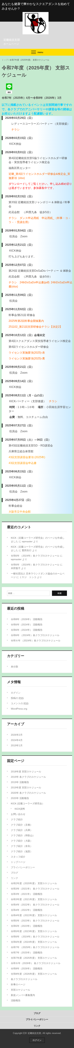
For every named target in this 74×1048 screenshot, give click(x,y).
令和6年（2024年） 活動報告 (27, 624)
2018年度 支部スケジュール (26, 771)
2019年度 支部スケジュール (26, 787)
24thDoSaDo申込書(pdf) (34, 282)
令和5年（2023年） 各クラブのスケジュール (35, 920)
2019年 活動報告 (20, 782)
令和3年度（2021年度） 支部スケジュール (34, 899)
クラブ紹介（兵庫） (22, 830)
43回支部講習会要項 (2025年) (27, 457)
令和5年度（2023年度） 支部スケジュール (34, 931)
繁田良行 (26, 550)
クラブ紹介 (17, 819)
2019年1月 (17, 745)
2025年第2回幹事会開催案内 (26, 320)
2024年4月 (17, 740)
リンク (14, 878)
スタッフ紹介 (18, 856)
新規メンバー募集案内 (23, 995)
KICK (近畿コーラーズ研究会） (27, 803)
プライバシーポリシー (23, 867)
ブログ (14, 872)
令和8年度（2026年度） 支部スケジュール (34, 973)
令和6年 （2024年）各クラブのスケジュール (35, 555)
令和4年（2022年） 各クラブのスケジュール (35, 904)
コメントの (19, 703)
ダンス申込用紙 (29, 218)
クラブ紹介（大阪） (22, 840)
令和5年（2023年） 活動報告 (27, 926)
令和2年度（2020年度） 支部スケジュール (34, 883)
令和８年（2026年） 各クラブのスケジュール (35, 963)
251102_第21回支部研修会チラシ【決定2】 (35, 326)
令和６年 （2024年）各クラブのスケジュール (35, 640)
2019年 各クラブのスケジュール (28, 776)
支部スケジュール (20, 989)
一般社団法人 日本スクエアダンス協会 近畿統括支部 (37, 15)
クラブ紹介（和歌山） (23, 835)
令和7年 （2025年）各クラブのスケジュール (35, 947)
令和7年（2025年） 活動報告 (27, 952)
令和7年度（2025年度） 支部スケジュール (34, 957)
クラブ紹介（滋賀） (22, 851)
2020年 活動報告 (20, 798)
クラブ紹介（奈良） (22, 846)
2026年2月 (17, 734)
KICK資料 (20, 808)
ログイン (15, 692)
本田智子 (15, 568)
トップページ (18, 862)
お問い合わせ (18, 814)
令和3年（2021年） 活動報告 (27, 894)
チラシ (15, 129)
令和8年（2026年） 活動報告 (27, 619)
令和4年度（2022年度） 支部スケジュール (34, 915)
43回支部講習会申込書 (22, 463)
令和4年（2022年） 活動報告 (27, 910)
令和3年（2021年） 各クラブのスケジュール (35, 888)
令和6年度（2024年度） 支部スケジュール (34, 942)
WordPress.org (19, 708)
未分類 (14, 666)
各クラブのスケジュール (24, 979)
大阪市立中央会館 (20, 511)
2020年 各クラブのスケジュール (28, 792)
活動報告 (15, 1000)
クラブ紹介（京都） (22, 824)
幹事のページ (18, 984)
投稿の (17, 698)
